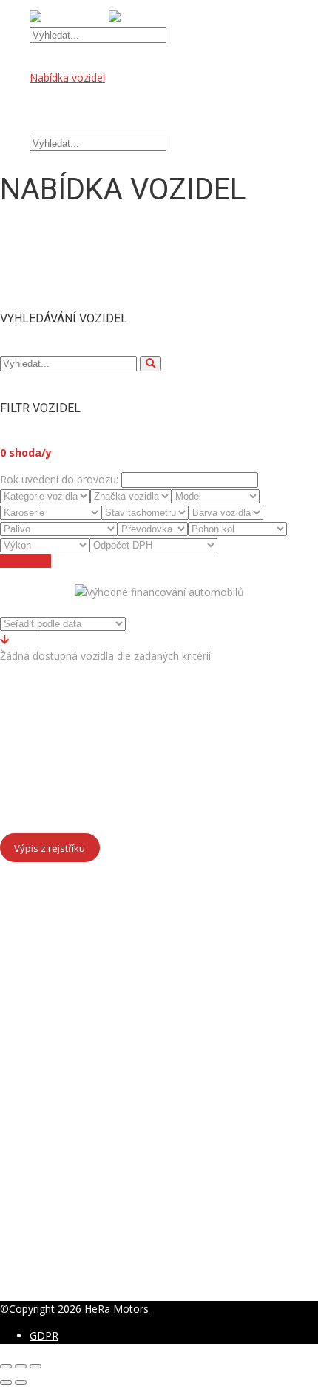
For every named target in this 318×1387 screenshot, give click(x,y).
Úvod (42, 61)
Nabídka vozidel (67, 77)
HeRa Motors (116, 1309)
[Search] (150, 363)
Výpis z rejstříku (49, 847)
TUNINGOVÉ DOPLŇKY (86, 110)
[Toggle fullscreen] (21, 1366)
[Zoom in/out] (35, 1366)
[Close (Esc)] (6, 1366)
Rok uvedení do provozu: (59, 479)
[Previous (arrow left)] (6, 1382)
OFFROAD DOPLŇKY (81, 94)
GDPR (44, 1335)
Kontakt (48, 126)
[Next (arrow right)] (21, 1382)
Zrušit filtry (25, 561)
